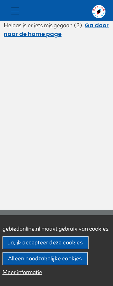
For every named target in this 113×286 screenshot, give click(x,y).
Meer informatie (22, 272)
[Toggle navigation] (15, 12)
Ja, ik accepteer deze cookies (45, 242)
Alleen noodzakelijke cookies (45, 258)
